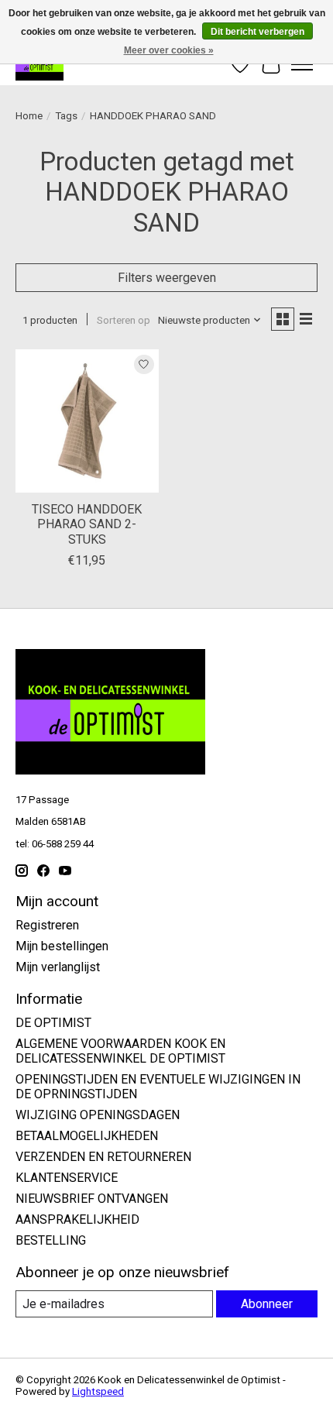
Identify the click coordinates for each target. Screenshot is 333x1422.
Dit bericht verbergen (257, 31)
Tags (66, 116)
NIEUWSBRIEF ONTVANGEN (91, 1198)
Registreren (47, 925)
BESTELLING (50, 1240)
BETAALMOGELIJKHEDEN (86, 1135)
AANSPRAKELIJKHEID (77, 1219)
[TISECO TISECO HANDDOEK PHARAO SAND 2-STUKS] (87, 421)
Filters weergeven (167, 277)
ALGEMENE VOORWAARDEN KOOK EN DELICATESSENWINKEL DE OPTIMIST (120, 1051)
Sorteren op (123, 320)
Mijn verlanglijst (57, 967)
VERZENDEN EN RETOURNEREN (103, 1156)
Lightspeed (98, 1391)
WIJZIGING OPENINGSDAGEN (97, 1115)
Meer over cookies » (169, 50)
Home (29, 116)
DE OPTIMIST (53, 1022)
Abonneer (267, 1304)
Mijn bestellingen (61, 946)
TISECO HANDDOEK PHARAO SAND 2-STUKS (87, 524)
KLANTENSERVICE (66, 1177)
